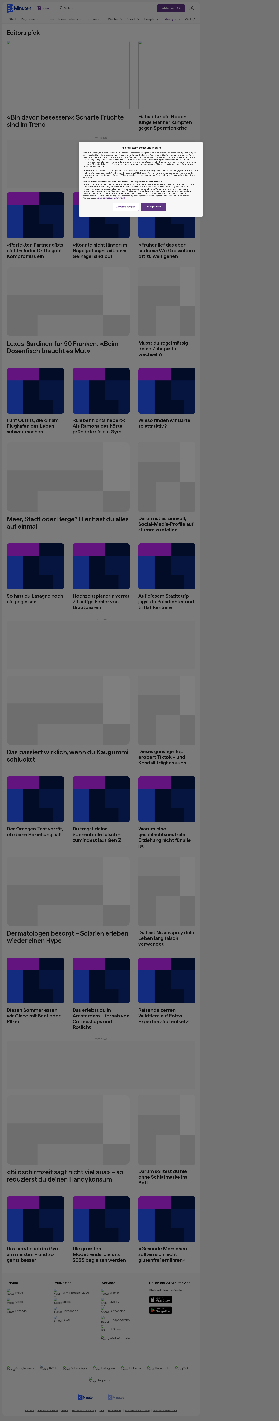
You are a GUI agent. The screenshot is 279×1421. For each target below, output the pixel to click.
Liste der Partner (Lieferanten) (111, 198)
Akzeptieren (154, 206)
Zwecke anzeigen (126, 206)
